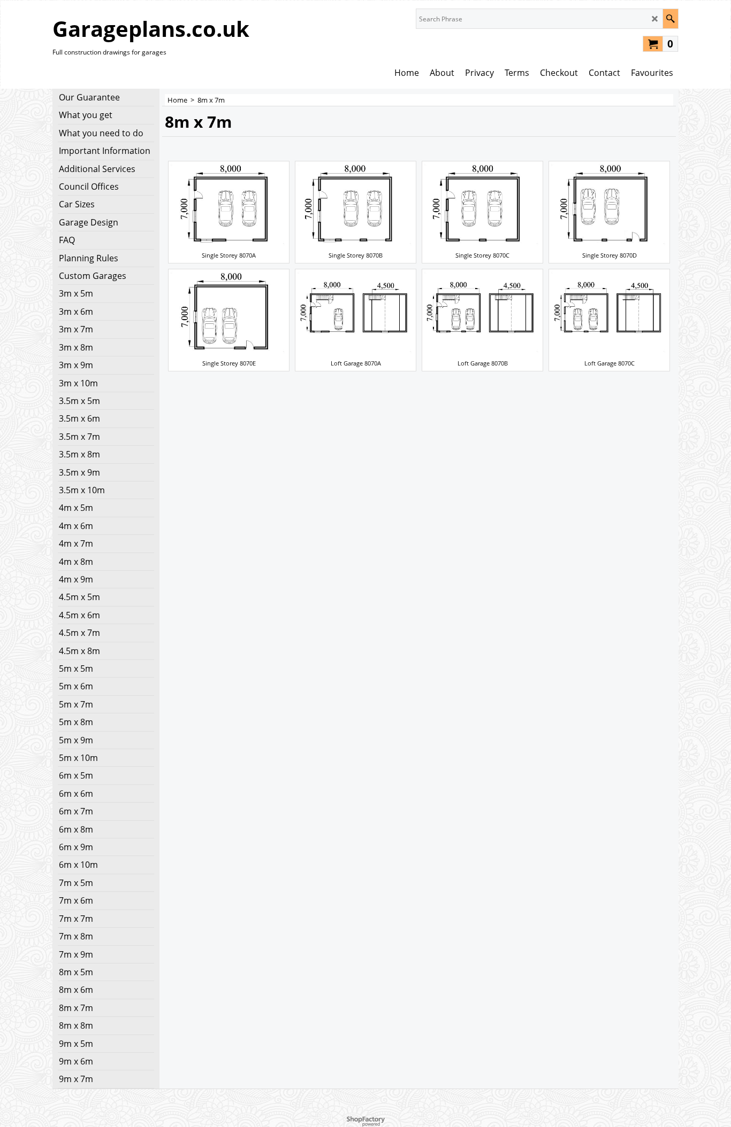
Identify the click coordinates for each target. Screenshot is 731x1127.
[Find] (670, 18)
